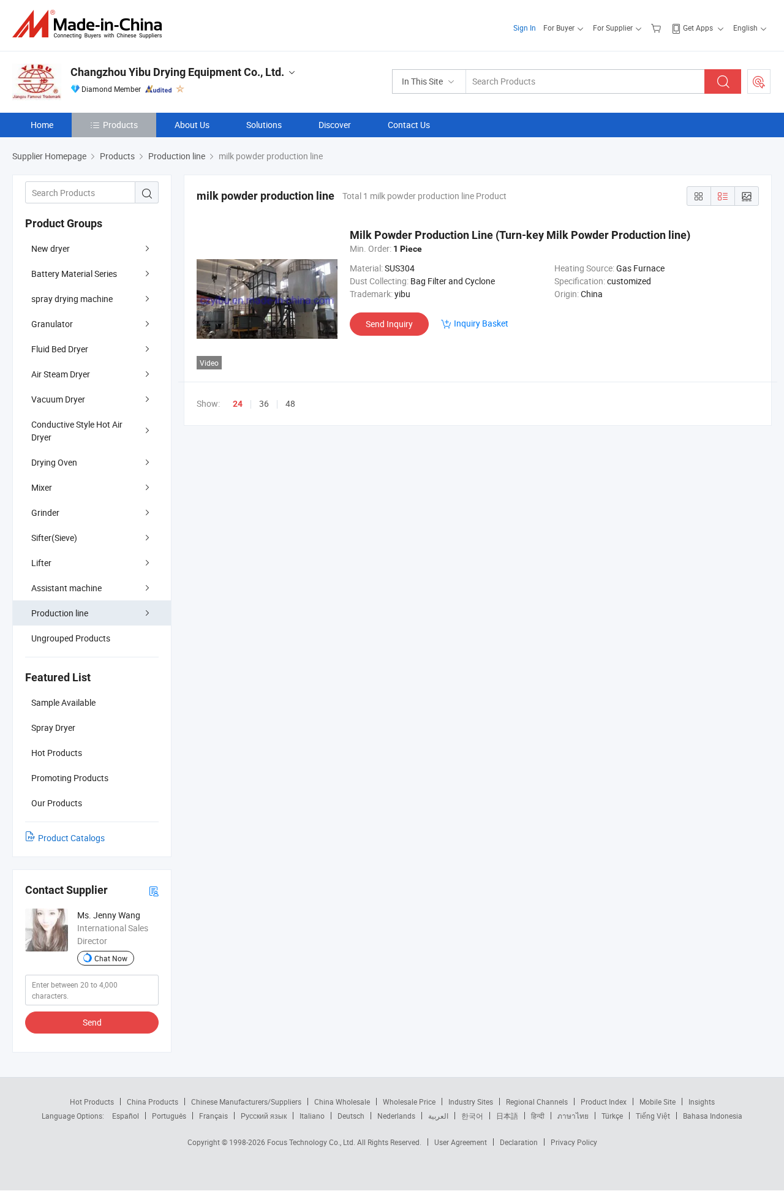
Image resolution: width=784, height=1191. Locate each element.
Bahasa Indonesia (712, 1116)
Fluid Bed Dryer (59, 349)
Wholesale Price (409, 1101)
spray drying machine (72, 298)
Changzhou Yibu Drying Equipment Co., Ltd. (177, 72)
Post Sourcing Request (759, 81)
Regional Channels (537, 1101)
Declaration (519, 1142)
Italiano (312, 1116)
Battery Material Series (74, 273)
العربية (438, 1116)
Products (120, 124)
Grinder (45, 512)
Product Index (604, 1101)
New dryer (50, 248)
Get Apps (698, 27)
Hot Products (92, 1101)
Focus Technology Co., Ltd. (312, 1142)
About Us (192, 124)
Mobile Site (657, 1101)
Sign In (524, 27)
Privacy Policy (574, 1142)
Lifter (41, 563)
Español (125, 1116)
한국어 (472, 1116)
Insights (701, 1101)
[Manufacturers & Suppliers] (91, 24)
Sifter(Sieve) (54, 537)
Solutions (264, 124)
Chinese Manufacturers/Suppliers (246, 1101)
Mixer (41, 487)
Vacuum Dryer (58, 399)
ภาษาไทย (573, 1116)
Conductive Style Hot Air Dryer (77, 430)
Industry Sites (470, 1101)
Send (92, 1022)
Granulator (52, 324)
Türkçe (612, 1116)
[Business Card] (154, 890)
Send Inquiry (389, 324)
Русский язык (264, 1116)
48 (290, 403)
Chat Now (110, 958)
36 (264, 403)
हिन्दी (538, 1116)
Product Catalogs (71, 838)
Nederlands (396, 1116)
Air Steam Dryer (60, 374)
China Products (152, 1101)
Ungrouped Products (70, 638)
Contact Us (409, 124)
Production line (59, 613)
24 (238, 404)
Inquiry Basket (481, 323)
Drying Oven (54, 462)
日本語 (507, 1116)
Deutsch (350, 1116)
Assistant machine (66, 588)
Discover (334, 124)
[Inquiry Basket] (657, 27)
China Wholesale (342, 1101)
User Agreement (460, 1142)
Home (42, 124)
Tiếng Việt (653, 1116)
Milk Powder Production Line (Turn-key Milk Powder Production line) (520, 235)
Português (169, 1116)
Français (213, 1116)
